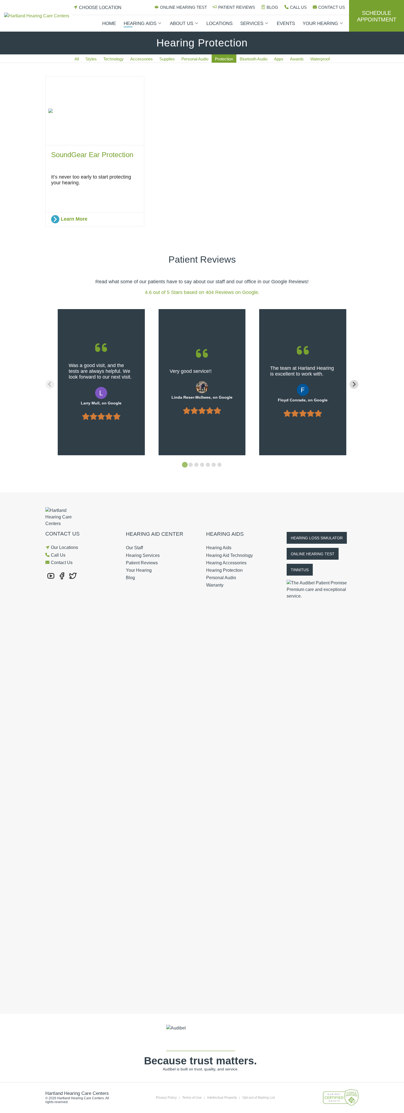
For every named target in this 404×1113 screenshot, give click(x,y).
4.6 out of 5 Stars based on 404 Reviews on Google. (202, 292)
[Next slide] (354, 384)
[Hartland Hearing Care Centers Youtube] (51, 575)
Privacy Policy (166, 1098)
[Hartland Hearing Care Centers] (38, 16)
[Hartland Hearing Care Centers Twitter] (73, 575)
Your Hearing (320, 23)
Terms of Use (192, 1098)
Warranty (214, 585)
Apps (278, 59)
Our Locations (64, 547)
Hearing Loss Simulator (317, 538)
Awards (297, 59)
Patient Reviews (236, 7)
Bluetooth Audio (253, 59)
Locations (219, 23)
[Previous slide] (50, 384)
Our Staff (134, 547)
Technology (113, 59)
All (76, 59)
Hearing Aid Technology (229, 555)
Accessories (141, 59)
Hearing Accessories (226, 562)
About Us (181, 23)
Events (286, 23)
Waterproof (320, 59)
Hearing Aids (140, 23)
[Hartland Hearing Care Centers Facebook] (62, 575)
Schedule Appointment (376, 16)
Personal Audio (194, 59)
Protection (224, 59)
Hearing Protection (224, 570)
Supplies (167, 59)
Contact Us (331, 7)
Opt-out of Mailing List (258, 1098)
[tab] (185, 465)
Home (109, 23)
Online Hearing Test (183, 7)
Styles (91, 59)
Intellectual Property (222, 1098)
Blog (272, 7)
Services (251, 23)
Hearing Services (143, 555)
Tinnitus (300, 570)
